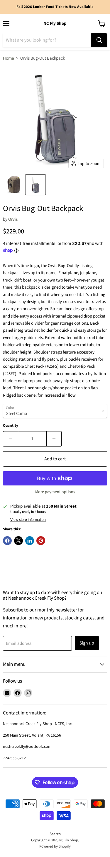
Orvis (13, 219)
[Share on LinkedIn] (29, 540)
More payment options (55, 492)
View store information (28, 520)
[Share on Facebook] (7, 540)
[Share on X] (18, 540)
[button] (14, 185)
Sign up (86, 643)
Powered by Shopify (55, 846)
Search (55, 834)
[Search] (99, 40)
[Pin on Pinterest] (40, 540)
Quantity (10, 425)
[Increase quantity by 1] (54, 439)
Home (8, 58)
